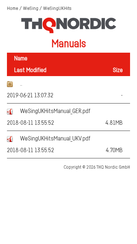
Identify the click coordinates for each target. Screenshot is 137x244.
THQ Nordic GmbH (113, 167)
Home (12, 8)
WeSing (30, 8)
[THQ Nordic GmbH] (68, 32)
